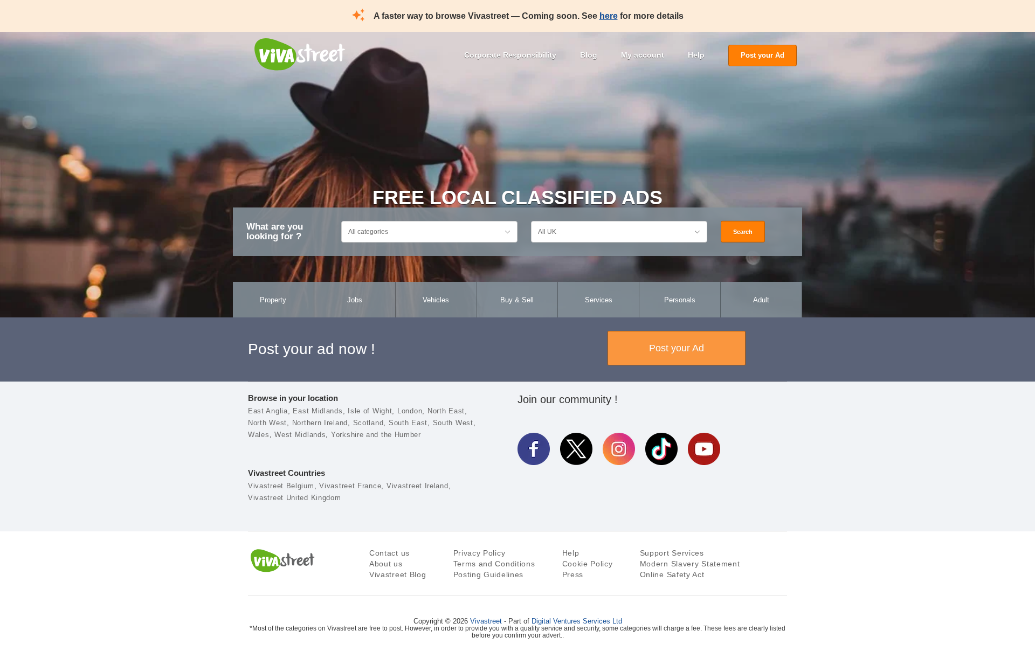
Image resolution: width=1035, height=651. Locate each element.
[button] (41, 576)
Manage (632, 602)
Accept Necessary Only (633, 572)
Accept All (632, 543)
